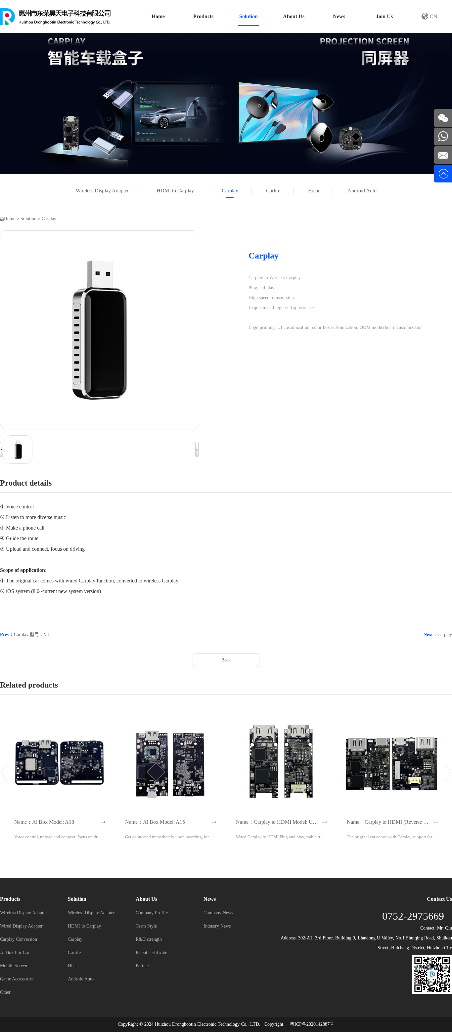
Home (158, 16)
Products (203, 16)
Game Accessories (16, 978)
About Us (293, 16)
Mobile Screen (13, 965)
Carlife (273, 190)
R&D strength (149, 939)
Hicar (314, 190)
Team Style (146, 926)
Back (226, 659)
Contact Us (439, 899)
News (339, 16)
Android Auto (362, 190)
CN (432, 16)
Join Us (384, 16)
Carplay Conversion (18, 939)
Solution (248, 16)
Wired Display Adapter (21, 926)
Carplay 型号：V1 (31, 634)
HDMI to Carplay (175, 190)
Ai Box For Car (14, 952)
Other (5, 992)
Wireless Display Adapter (102, 190)
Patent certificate (151, 952)
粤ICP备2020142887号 (312, 1024)
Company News (218, 912)
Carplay (230, 190)
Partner (142, 965)
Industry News (217, 926)
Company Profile (152, 912)
